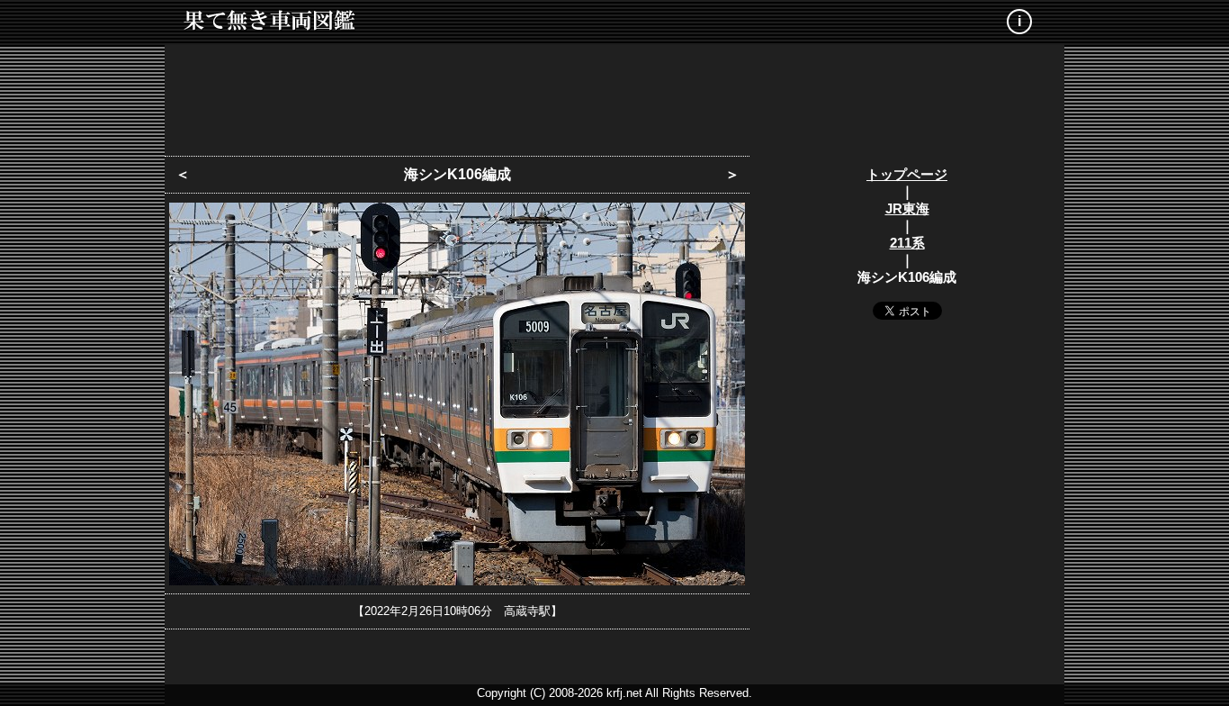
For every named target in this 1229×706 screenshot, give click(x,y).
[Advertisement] (614, 94)
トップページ (906, 174)
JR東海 (907, 208)
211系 (907, 242)
